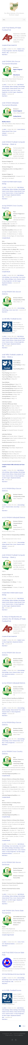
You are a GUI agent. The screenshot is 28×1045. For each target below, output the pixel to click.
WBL (8, 52)
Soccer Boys (16, 506)
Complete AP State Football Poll (9, 45)
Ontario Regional (17, 111)
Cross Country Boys (14, 277)
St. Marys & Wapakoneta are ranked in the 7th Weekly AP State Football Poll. (14, 619)
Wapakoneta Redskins (16, 195)
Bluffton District (6, 121)
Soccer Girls (13, 90)
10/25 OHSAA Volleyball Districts (13, 683)
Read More (4, 54)
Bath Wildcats (20, 84)
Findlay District (17, 116)
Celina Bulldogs (5, 86)
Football (19, 49)
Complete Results (6, 238)
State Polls (15, 50)
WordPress (21, 1035)
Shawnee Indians (6, 90)
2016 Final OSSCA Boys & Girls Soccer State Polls (13, 974)
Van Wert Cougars (12, 92)
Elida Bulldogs (21, 86)
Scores (22, 49)
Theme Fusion (22, 1033)
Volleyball (4, 133)
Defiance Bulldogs (14, 86)
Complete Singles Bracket (8, 934)
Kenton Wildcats (5, 88)
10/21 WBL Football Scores (11, 990)
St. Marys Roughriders (7, 50)
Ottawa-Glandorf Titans (15, 88)
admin (4, 49)
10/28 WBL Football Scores (12, 319)
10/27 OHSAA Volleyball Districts (13, 517)
